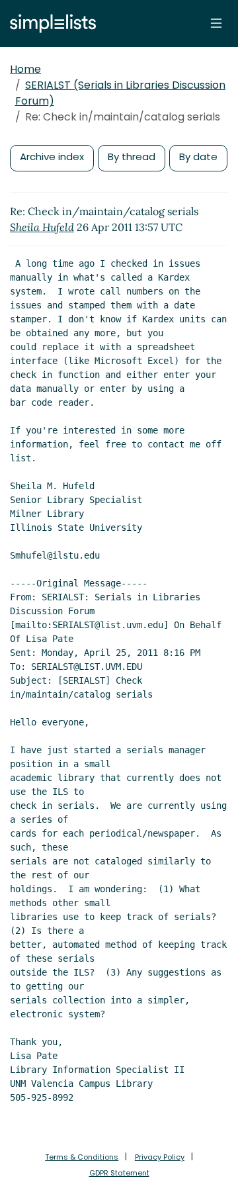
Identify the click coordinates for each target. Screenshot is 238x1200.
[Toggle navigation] (216, 23)
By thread (131, 156)
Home (25, 69)
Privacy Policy (159, 1157)
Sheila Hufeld (42, 227)
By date (198, 156)
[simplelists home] (49, 23)
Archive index (52, 156)
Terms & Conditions (81, 1157)
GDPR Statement (119, 1173)
